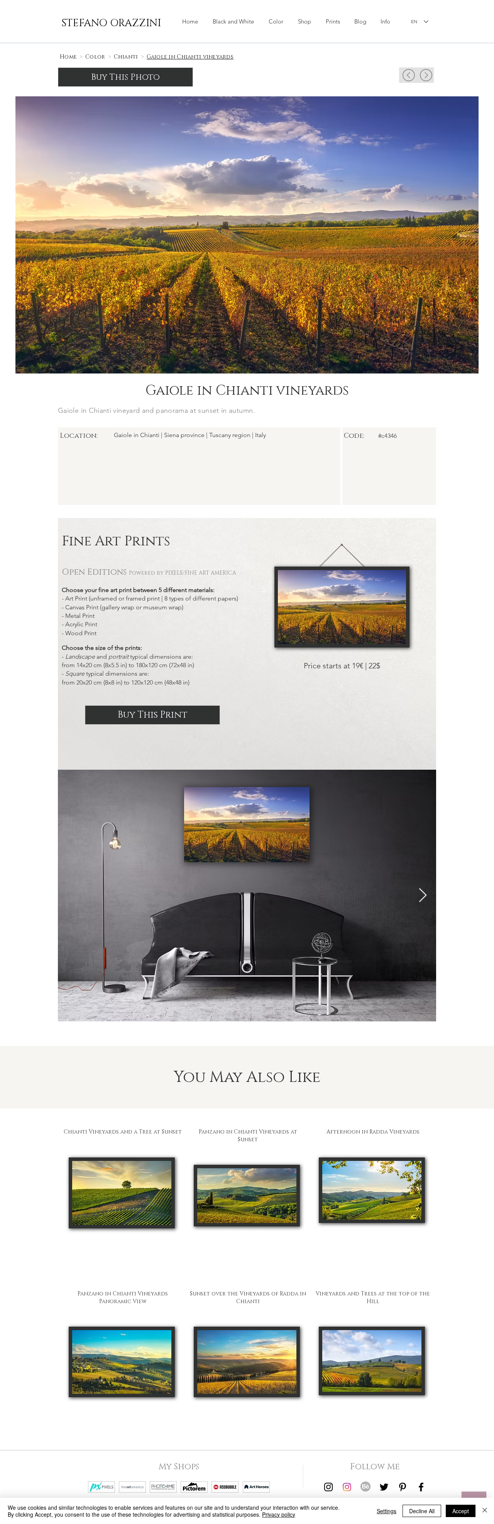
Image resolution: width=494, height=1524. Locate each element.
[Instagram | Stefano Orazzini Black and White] (328, 1487)
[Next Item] (422, 895)
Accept (460, 1511)
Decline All (422, 1511)
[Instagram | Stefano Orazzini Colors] (347, 1487)
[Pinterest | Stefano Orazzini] (402, 1487)
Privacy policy (278, 1514)
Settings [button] (386, 1511)
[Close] (484, 1511)
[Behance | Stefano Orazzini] (365, 1487)
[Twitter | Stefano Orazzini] (384, 1487)
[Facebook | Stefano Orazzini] (421, 1487)
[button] (304, 21)
